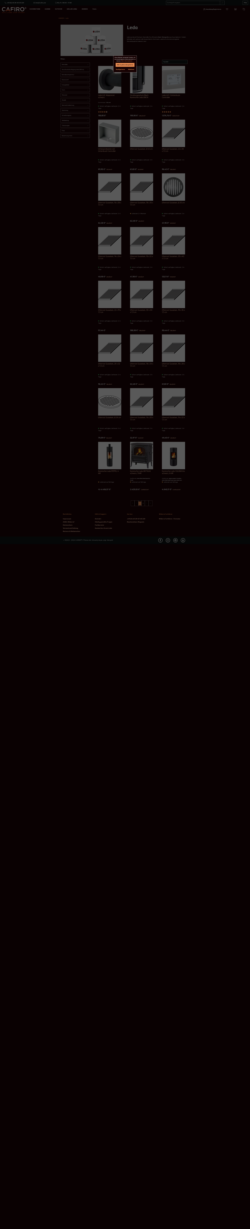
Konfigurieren (120, 69)
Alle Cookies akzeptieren (125, 65)
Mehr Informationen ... (127, 61)
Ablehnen (131, 69)
